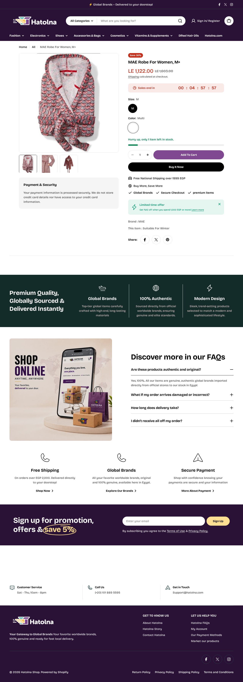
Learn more (198, 209)
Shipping (133, 76)
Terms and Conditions (219, 672)
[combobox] (125, 20)
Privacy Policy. (198, 531)
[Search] (180, 21)
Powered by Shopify (54, 672)
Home (23, 47)
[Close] (219, 204)
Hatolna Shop (30, 672)
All (33, 47)
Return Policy (141, 672)
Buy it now (176, 167)
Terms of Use (176, 531)
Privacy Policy (164, 672)
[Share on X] (156, 239)
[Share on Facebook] (144, 239)
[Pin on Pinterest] (167, 239)
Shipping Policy (188, 672)
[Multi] (133, 128)
